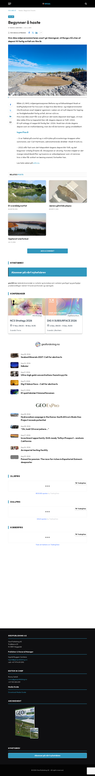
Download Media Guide (17, 692)
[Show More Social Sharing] (41, 33)
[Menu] (9, 3)
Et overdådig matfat (17, 206)
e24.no (36, 163)
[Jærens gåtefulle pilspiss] (68, 191)
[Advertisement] (25, 586)
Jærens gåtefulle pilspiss (60, 206)
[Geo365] (47, 4)
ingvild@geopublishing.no (17, 660)
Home (20, 10)
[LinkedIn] (10, 116)
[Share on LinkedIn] (36, 33)
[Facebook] (10, 104)
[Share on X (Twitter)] (33, 33)
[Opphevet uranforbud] (27, 224)
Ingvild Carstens (16, 28)
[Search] (85, 3)
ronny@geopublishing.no (17, 679)
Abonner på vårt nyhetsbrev (28, 272)
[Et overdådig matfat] (27, 191)
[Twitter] (10, 110)
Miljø (11, 16)
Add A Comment (47, 251)
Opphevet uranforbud (18, 239)
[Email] (10, 122)
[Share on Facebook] (29, 33)
